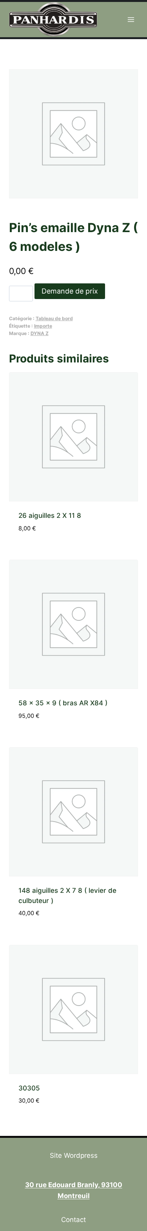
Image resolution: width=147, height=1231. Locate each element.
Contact (73, 1220)
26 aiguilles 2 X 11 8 (49, 515)
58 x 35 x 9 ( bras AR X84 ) (62, 703)
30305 (29, 1088)
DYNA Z (40, 333)
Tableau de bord (54, 318)
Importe (43, 326)
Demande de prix (70, 291)
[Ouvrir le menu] (131, 19)
